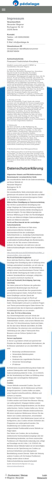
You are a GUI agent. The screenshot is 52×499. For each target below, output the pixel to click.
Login (44, 475)
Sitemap (24, 475)
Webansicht (42, 478)
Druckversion (13, 475)
